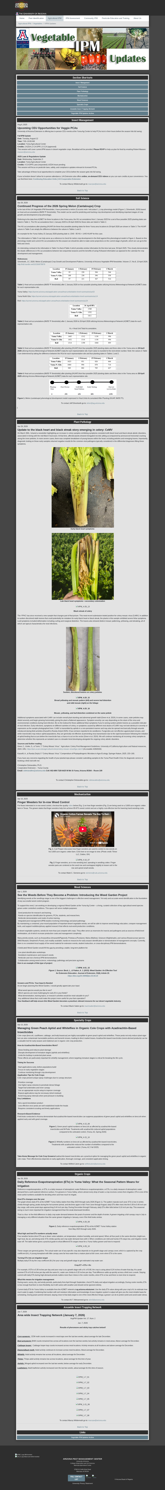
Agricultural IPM (54, 18)
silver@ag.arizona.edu (96, 403)
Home (21, 18)
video (70, 805)
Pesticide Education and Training (115, 18)
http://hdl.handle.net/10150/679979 (31, 264)
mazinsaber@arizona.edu (95, 1006)
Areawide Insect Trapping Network (82, 109)
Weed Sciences (82, 100)
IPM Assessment (73, 18)
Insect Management (83, 83)
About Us (137, 18)
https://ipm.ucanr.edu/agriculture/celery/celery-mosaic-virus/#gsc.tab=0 (55, 749)
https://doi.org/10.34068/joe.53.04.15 (83, 976)
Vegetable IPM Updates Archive (82, 113)
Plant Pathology (82, 91)
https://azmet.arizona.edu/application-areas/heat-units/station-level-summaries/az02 (61, 292)
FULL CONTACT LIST (76, 1478)
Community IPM (91, 18)
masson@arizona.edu (26, 152)
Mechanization (82, 96)
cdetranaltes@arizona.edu (34, 771)
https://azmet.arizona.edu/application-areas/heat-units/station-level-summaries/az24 (55, 301)
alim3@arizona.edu (96, 1300)
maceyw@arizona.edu (97, 184)
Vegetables (37, 24)
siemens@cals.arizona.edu (96, 873)
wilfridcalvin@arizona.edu (95, 1164)
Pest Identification (36, 18)
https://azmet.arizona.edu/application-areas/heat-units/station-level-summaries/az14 (65, 296)
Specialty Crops (82, 105)
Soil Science (82, 87)
